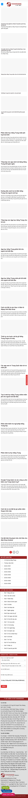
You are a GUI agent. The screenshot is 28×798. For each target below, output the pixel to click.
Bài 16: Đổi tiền (8, 636)
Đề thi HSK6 (7, 580)
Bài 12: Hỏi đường (9, 625)
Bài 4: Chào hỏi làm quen (10, 601)
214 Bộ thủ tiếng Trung (10, 560)
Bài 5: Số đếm (8, 604)
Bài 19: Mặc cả (8, 645)
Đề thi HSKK (7, 583)
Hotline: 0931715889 (8, 794)
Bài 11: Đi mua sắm (9, 622)
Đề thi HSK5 (7, 577)
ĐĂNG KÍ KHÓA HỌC (26, 380)
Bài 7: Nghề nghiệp (9, 610)
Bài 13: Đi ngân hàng (9, 628)
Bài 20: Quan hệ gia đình (10, 648)
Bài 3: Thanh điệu (8, 598)
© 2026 (24, 796)
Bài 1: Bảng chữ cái (9, 593)
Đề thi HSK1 (7, 566)
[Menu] (2, 4)
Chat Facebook (7, 791)
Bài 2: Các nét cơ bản (9, 595)
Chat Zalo (5, 787)
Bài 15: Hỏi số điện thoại (10, 633)
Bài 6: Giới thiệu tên (9, 607)
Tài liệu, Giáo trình (8, 563)
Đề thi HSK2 (7, 569)
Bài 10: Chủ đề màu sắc (10, 619)
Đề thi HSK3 (7, 572)
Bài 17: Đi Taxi (8, 639)
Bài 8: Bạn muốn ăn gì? (10, 613)
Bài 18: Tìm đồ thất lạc (10, 642)
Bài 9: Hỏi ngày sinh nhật (10, 616)
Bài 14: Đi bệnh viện (9, 631)
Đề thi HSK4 (7, 574)
